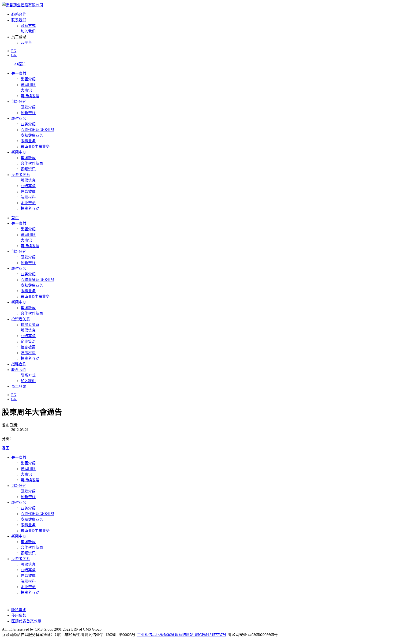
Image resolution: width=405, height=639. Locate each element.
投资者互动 (30, 208)
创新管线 (28, 113)
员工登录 (18, 387)
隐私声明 (18, 610)
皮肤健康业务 (32, 135)
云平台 (26, 43)
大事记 (26, 90)
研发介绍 (28, 107)
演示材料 (28, 197)
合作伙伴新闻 (32, 163)
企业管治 (28, 203)
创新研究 (18, 102)
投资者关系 (20, 175)
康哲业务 (18, 118)
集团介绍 (28, 79)
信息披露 (28, 192)
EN (13, 51)
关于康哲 (18, 73)
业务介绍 (28, 124)
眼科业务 (28, 141)
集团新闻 (28, 158)
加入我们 (28, 31)
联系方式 (28, 26)
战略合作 (18, 14)
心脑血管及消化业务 (37, 280)
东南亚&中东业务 (35, 147)
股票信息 (28, 180)
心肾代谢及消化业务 (37, 130)
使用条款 (18, 615)
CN (14, 55)
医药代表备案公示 (26, 621)
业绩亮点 (28, 186)
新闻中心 (18, 152)
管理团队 (28, 85)
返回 (5, 448)
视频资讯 (28, 169)
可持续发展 (30, 96)
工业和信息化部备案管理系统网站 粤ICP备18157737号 (181, 635)
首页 (15, 218)
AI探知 (20, 64)
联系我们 (18, 20)
